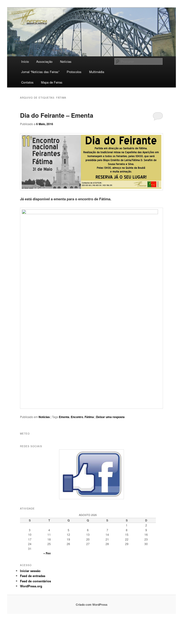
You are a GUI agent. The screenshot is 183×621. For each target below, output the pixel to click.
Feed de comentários (35, 581)
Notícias (65, 61)
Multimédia (96, 71)
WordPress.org (31, 586)
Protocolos (74, 71)
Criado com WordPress (91, 604)
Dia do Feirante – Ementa (56, 115)
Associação (44, 61)
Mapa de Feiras (51, 82)
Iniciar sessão (30, 570)
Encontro (77, 417)
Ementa (64, 417)
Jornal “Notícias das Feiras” (40, 71)
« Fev (47, 553)
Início (25, 61)
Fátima (89, 417)
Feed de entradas (32, 575)
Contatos (27, 82)
